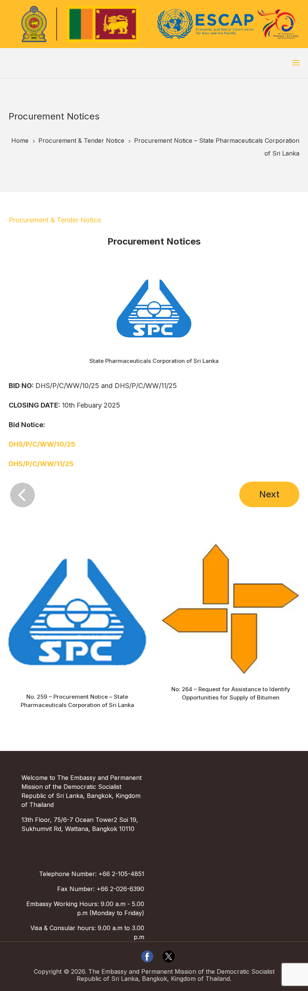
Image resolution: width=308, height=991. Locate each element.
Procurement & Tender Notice (55, 220)
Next (269, 494)
